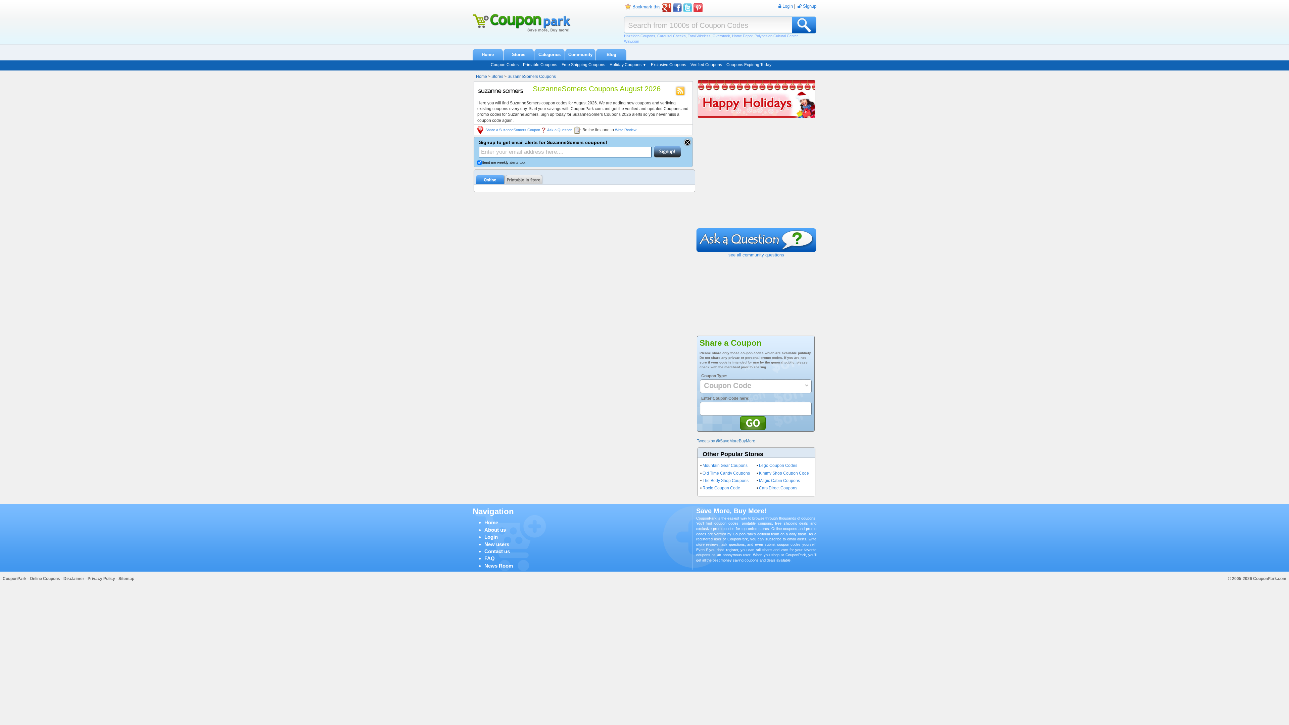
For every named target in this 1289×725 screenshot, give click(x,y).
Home (488, 54)
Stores (518, 54)
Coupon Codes (505, 64)
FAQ (489, 558)
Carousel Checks (671, 36)
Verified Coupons (706, 64)
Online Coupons (45, 578)
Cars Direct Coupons (778, 488)
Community (580, 54)
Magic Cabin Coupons (779, 480)
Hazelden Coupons (639, 36)
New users (496, 544)
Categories (549, 54)
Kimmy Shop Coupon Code (784, 473)
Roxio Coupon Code (721, 488)
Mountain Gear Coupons (725, 465)
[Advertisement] (756, 178)
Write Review (625, 130)
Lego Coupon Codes (778, 465)
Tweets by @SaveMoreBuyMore (726, 441)
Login (491, 537)
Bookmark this (646, 6)
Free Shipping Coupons (583, 64)
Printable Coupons (540, 64)
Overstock (721, 36)
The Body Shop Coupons (726, 480)
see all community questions (756, 254)
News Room (498, 566)
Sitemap (126, 578)
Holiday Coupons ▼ (628, 64)
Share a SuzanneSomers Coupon (512, 130)
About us (495, 530)
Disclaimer (73, 578)
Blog (611, 54)
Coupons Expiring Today (748, 64)
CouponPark (15, 578)
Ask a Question (559, 130)
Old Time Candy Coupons (726, 473)
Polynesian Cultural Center (776, 36)
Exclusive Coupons (668, 64)
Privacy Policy (101, 578)
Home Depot (742, 36)
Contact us (497, 551)
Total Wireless (699, 36)
